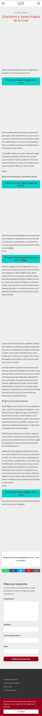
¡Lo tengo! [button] (21, 711)
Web (6, 646)
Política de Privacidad (11, 683)
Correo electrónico (12, 635)
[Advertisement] (21, 46)
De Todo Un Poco (10, 690)
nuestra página (18, 504)
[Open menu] (3, 3)
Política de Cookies (11, 679)
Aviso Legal (8, 687)
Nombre (8, 624)
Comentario (9, 599)
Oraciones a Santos (21, 13)
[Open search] (38, 3)
